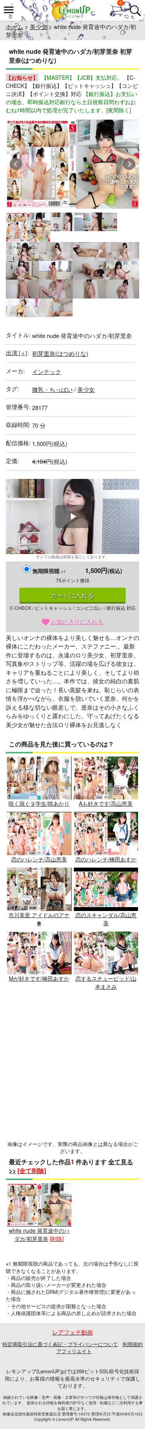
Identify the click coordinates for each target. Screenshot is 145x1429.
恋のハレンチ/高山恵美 (39, 859)
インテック (46, 371)
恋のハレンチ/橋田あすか (105, 859)
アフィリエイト (74, 1351)
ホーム (14, 26)
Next (129, 164)
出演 (16, 352)
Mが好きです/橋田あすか (39, 978)
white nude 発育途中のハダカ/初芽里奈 (39, 1234)
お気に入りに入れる (76, 622)
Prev (16, 164)
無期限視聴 (49, 571)
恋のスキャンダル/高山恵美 (105, 919)
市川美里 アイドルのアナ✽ (39, 919)
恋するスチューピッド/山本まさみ (105, 982)
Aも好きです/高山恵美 (106, 803)
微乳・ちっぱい (52, 389)
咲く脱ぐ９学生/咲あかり (39, 803)
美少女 (38, 26)
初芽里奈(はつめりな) (60, 353)
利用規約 (133, 1344)
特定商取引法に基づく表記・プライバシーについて (60, 1344)
